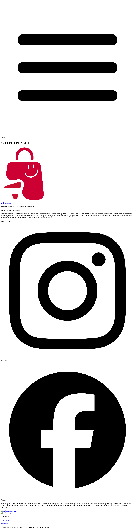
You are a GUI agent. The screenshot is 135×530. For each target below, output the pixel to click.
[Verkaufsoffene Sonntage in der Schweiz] (67, 511)
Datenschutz (5, 520)
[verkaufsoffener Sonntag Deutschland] (67, 513)
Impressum (4, 524)
